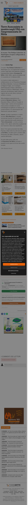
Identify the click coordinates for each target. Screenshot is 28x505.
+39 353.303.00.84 (11, 285)
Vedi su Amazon (7, 193)
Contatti (11, 491)
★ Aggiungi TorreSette (13, 303)
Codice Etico (20, 491)
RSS (15, 494)
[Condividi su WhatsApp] (7, 314)
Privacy (15, 491)
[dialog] (13, 252)
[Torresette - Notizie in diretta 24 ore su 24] (13, 485)
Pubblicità (11, 492)
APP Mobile (16, 492)
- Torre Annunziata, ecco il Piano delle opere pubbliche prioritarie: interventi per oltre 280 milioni (13, 457)
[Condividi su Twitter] (5, 314)
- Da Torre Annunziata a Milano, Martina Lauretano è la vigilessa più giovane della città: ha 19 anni (14, 432)
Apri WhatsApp (14, 291)
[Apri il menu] (2, 3)
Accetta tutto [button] (14, 264)
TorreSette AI (6, 491)
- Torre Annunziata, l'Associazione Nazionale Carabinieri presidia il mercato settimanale (12, 446)
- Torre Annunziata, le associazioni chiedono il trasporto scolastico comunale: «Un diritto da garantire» (12, 452)
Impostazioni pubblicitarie (16, 258)
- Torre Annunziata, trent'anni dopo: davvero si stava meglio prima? (12, 461)
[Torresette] (6, 2)
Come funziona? (5, 307)
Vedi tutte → (23, 172)
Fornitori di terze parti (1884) (8, 249)
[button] (13, 271)
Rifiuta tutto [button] (14, 267)
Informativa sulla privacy (16, 261)
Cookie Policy (5, 492)
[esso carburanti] (13, 16)
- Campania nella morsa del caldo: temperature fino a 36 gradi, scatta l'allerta (12, 475)
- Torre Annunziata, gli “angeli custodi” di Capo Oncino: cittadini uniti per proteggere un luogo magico (14, 438)
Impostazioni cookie (6, 261)
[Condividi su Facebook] (2, 314)
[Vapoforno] (14, 416)
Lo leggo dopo (22, 60)
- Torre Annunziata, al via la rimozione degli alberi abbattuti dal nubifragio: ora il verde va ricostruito (13, 471)
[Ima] (13, 325)
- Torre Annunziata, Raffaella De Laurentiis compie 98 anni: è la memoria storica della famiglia (14, 466)
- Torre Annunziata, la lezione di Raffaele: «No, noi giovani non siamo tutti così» (12, 442)
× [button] (24, 232)
